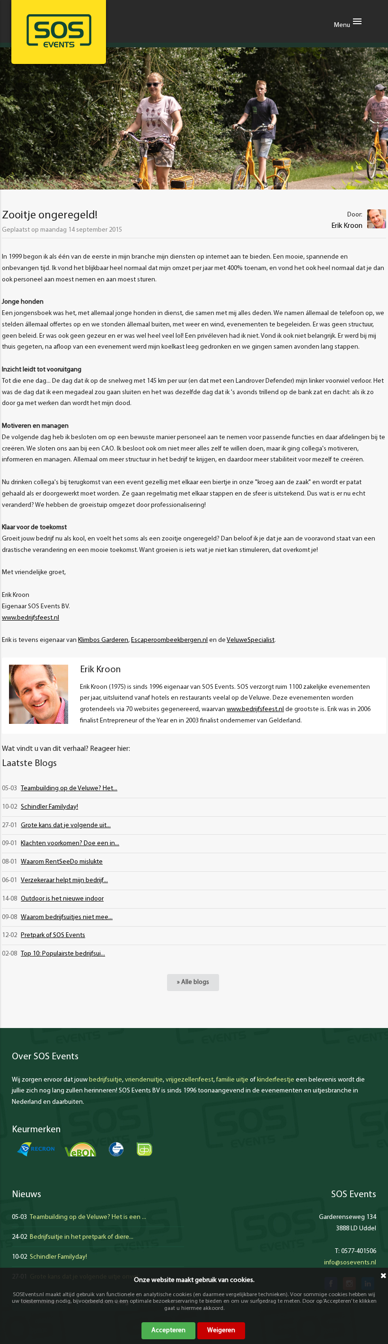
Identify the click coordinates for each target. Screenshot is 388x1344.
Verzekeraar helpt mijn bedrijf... (64, 880)
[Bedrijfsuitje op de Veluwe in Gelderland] (58, 30)
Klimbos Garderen (103, 640)
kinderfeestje (275, 1079)
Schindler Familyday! (49, 807)
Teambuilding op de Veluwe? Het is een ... (88, 1217)
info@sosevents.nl (350, 1262)
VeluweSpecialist (250, 640)
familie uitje (232, 1079)
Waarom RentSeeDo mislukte (62, 862)
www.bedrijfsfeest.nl (30, 618)
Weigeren (221, 1330)
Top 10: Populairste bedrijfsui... (63, 953)
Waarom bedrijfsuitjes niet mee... (67, 917)
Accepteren (168, 1330)
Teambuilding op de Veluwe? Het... (69, 788)
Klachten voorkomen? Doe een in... (70, 843)
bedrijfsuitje (105, 1079)
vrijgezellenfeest (189, 1079)
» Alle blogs (193, 982)
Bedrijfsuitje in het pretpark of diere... (81, 1237)
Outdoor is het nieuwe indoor (62, 898)
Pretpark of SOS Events (53, 935)
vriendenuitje (144, 1079)
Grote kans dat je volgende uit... (66, 825)
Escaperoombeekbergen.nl (169, 640)
